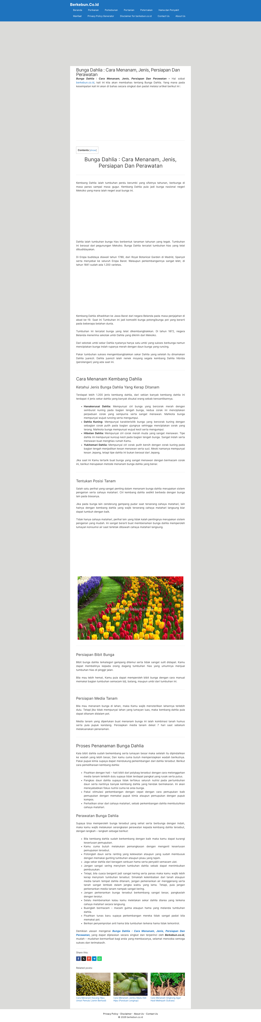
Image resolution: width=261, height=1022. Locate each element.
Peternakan (146, 10)
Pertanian (129, 10)
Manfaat (77, 16)
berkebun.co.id (85, 82)
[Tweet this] (83, 958)
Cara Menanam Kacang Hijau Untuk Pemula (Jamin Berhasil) (91, 999)
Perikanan (93, 10)
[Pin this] (89, 958)
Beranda (77, 10)
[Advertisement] (130, 44)
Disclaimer (126, 1013)
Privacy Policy (110, 1013)
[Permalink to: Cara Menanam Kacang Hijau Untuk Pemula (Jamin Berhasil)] (93, 984)
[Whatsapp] (99, 958)
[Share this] (78, 958)
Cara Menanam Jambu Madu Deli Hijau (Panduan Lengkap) (129, 999)
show (93, 150)
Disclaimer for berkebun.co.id (136, 16)
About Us (180, 16)
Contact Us (163, 16)
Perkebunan (111, 10)
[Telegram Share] (94, 958)
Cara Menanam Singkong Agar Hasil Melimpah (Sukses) (166, 999)
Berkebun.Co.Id (84, 4)
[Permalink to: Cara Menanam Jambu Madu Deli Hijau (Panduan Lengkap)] (130, 984)
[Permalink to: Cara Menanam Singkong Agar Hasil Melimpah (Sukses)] (168, 984)
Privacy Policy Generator (101, 16)
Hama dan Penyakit (169, 10)
